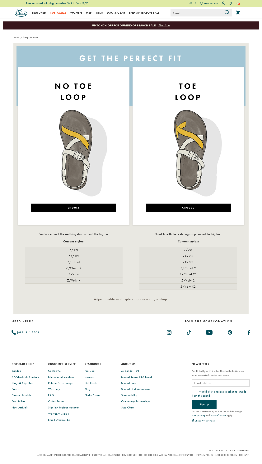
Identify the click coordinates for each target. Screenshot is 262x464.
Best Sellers (18, 401)
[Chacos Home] (21, 13)
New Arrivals (20, 407)
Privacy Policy (204, 455)
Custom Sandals (21, 395)
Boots (15, 389)
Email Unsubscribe (59, 420)
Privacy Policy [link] (199, 415)
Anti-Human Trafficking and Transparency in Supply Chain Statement (78, 455)
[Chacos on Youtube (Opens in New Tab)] (209, 332)
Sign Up (204, 404)
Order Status (56, 401)
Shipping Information (61, 377)
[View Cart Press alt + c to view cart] (238, 12)
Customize (58, 13)
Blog (87, 389)
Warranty (54, 389)
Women (76, 13)
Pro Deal (90, 371)
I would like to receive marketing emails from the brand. (219, 394)
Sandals (16, 371)
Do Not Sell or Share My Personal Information (166, 455)
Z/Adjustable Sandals (25, 377)
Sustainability (129, 395)
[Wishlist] (230, 3)
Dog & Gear (116, 13)
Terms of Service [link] (218, 415)
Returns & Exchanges (60, 383)
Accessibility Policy (226, 455)
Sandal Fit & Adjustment (136, 389)
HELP (192, 3)
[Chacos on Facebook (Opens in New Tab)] (249, 332)
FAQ (51, 395)
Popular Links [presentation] (23, 364)
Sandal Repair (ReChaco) (136, 377)
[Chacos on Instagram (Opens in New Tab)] (169, 332)
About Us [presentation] (128, 364)
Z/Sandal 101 (130, 371)
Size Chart (127, 407)
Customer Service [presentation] (62, 364)
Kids (99, 13)
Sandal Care (128, 383)
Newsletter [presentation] (200, 364)
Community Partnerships (135, 401)
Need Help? (23, 321)
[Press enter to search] (227, 12)
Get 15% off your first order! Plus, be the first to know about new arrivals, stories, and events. (218, 373)
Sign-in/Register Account (63, 407)
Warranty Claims (58, 414)
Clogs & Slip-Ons (22, 383)
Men (89, 13)
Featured (39, 13)
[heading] (208, 321)
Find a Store (92, 395)
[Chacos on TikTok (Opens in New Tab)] (189, 332)
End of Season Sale (144, 13)
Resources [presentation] (93, 364)
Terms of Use (129, 455)
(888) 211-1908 (27, 332)
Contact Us (54, 371)
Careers (89, 377)
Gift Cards (91, 383)
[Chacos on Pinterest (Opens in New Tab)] (230, 332)
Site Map (244, 455)
